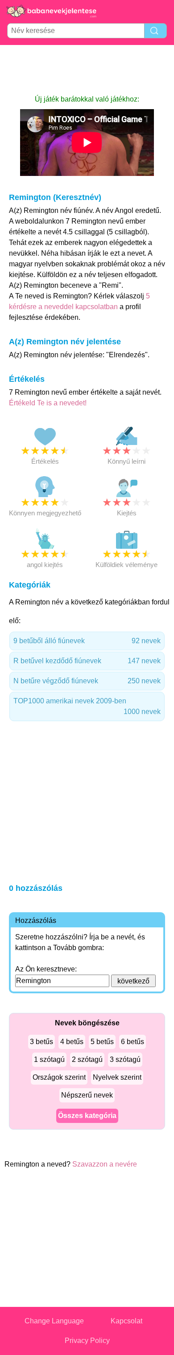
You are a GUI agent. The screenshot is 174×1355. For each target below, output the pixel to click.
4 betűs (71, 1041)
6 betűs (132, 1041)
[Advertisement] (87, 69)
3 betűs (41, 1041)
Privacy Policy (87, 1340)
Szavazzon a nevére (104, 1164)
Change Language (54, 1321)
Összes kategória (87, 1115)
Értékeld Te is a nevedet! (48, 403)
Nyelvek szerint (117, 1077)
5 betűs (102, 1041)
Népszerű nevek (87, 1095)
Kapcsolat (126, 1321)
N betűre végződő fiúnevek (87, 681)
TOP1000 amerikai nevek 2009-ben (87, 706)
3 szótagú (125, 1059)
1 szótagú (49, 1059)
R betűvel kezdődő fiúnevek (87, 661)
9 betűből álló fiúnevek (87, 641)
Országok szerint (59, 1077)
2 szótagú (87, 1059)
